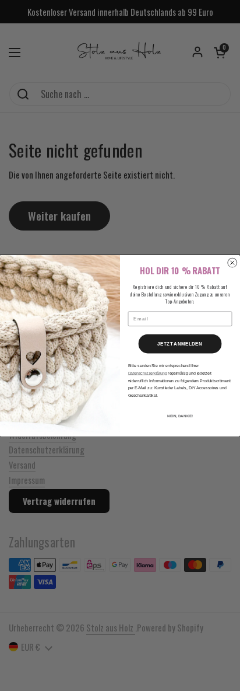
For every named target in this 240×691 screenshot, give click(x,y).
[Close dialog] (232, 262)
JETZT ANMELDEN (179, 343)
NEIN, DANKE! (180, 415)
